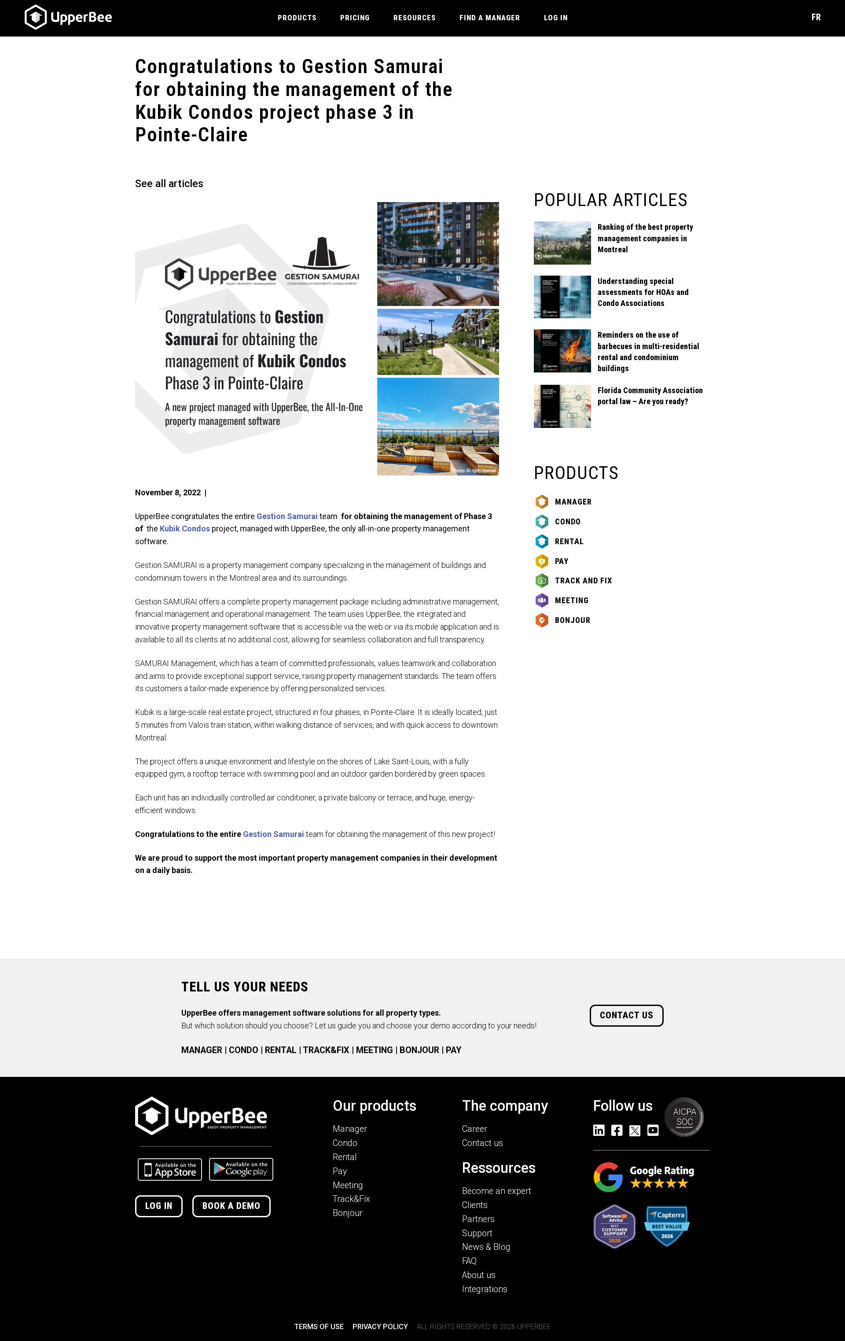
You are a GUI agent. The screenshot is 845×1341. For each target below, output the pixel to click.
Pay (562, 561)
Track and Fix (583, 580)
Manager (573, 501)
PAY (453, 1050)
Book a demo (231, 1206)
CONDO (243, 1050)
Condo (568, 521)
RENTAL (281, 1050)
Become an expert (496, 1191)
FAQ (469, 1261)
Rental (345, 1157)
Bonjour (573, 620)
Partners (478, 1219)
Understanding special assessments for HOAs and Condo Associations (643, 292)
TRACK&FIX (326, 1050)
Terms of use (319, 1327)
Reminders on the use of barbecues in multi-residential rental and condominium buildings (648, 351)
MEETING (374, 1050)
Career (474, 1129)
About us (479, 1275)
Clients (475, 1205)
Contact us (627, 1015)
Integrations (484, 1289)
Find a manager (489, 17)
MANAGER (201, 1050)
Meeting (572, 600)
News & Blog (486, 1247)
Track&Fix (351, 1199)
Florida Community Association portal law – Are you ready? (650, 396)
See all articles (169, 183)
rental (569, 541)
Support (477, 1233)
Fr (816, 17)
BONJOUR (419, 1050)
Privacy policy (380, 1327)
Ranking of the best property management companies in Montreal (645, 238)
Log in (159, 1206)
